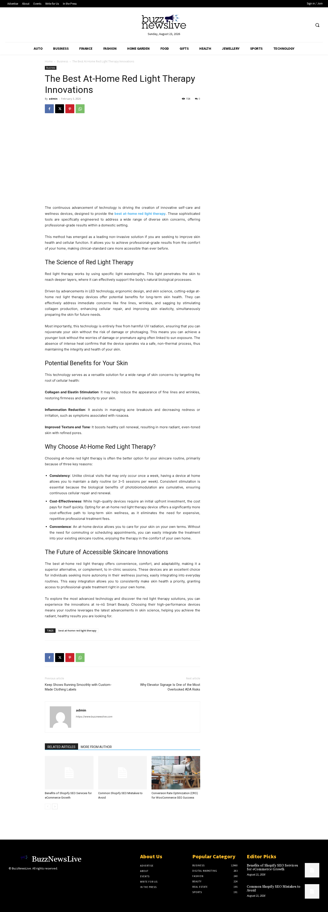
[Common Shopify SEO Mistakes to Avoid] (122, 772)
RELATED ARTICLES (61, 747)
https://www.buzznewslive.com (94, 716)
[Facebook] (49, 108)
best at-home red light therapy (77, 630)
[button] (317, 25)
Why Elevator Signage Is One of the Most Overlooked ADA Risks (170, 687)
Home (49, 61)
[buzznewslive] (164, 22)
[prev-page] (47, 806)
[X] (59, 108)
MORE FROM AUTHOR (96, 747)
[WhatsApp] (80, 108)
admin (53, 98)
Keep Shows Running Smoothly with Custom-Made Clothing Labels (78, 687)
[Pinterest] (69, 108)
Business (62, 61)
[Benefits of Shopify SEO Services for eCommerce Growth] (69, 772)
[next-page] (55, 806)
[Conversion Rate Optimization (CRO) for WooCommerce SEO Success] (176, 772)
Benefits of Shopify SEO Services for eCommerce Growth (272, 867)
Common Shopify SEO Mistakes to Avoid (273, 889)
